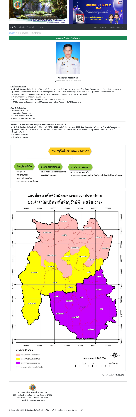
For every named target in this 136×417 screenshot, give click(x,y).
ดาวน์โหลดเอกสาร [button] (117, 27)
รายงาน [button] (103, 27)
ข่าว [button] (95, 27)
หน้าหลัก (22, 27)
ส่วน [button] (41, 27)
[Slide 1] (83, 21)
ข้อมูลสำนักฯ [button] (32, 27)
